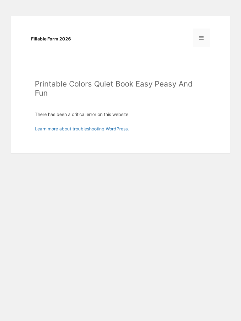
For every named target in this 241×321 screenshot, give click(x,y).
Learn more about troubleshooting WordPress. (82, 128)
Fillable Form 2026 (51, 38)
